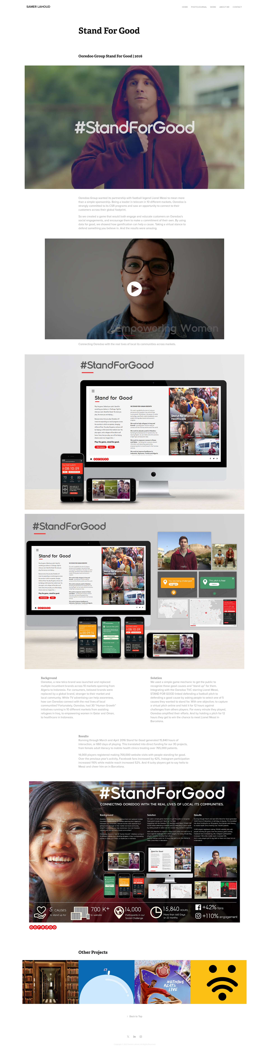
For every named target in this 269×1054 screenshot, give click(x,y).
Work (213, 7)
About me (224, 7)
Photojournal (199, 7)
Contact (237, 7)
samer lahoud (38, 6)
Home (185, 7)
